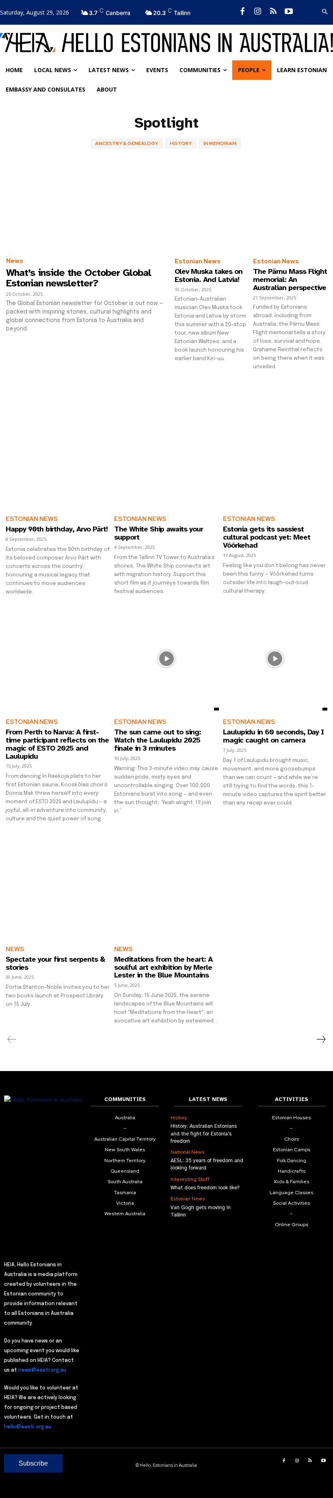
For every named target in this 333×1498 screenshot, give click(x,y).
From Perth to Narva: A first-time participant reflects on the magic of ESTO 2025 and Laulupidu (57, 744)
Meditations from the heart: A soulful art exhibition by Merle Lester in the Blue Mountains (163, 967)
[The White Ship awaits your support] (166, 455)
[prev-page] (12, 1039)
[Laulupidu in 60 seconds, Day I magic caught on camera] (275, 658)
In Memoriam (219, 143)
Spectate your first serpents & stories (55, 963)
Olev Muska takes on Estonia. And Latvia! (208, 275)
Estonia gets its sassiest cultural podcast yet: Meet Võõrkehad (266, 537)
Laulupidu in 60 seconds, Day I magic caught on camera (273, 736)
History (181, 143)
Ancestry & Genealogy (126, 143)
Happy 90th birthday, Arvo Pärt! (57, 529)
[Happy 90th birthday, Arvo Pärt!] (58, 455)
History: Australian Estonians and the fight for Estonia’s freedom (204, 1133)
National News (187, 1152)
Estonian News (198, 261)
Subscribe (33, 1463)
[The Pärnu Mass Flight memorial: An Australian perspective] (290, 205)
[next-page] (320, 1039)
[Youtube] (288, 11)
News (14, 261)
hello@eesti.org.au (27, 1427)
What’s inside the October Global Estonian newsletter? (78, 278)
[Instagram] (258, 11)
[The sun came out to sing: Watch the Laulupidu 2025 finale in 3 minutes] (166, 658)
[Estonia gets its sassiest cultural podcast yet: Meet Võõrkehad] (275, 455)
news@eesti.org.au (42, 1370)
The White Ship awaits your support (158, 533)
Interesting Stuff (190, 1179)
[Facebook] (242, 11)
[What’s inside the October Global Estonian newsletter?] (86, 205)
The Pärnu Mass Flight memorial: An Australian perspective (290, 279)
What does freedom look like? (205, 1187)
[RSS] (273, 11)
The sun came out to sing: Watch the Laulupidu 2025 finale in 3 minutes (157, 740)
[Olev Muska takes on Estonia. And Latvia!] (212, 205)
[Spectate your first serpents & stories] (58, 885)
